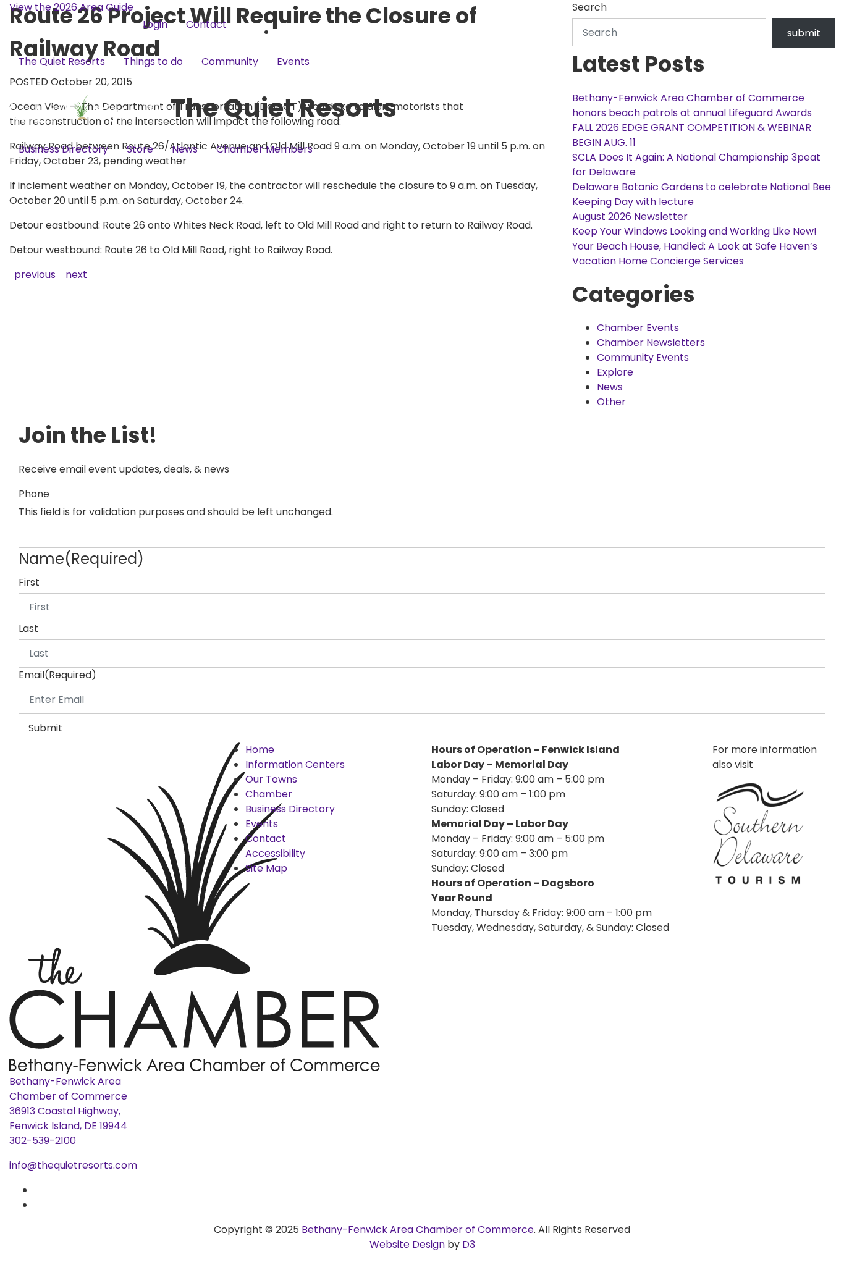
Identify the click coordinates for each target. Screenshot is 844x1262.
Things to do (153, 61)
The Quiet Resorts (62, 61)
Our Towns (271, 779)
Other (611, 402)
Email (57, 675)
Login (155, 24)
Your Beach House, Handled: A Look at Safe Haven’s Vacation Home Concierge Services (694, 253)
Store (140, 149)
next (76, 274)
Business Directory (63, 149)
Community (229, 61)
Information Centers (295, 764)
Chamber (268, 794)
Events (293, 61)
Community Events (643, 357)
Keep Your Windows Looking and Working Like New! (694, 231)
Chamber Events (638, 328)
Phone (34, 494)
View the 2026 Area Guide (71, 7)
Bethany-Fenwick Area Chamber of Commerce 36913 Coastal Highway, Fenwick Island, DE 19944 (68, 1103)
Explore (615, 372)
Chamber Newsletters (651, 342)
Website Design (408, 1244)
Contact (206, 24)
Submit (45, 728)
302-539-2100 (42, 1141)
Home (259, 749)
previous (35, 274)
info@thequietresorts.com (73, 1165)
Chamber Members (264, 149)
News (185, 149)
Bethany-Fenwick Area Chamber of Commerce (418, 1229)
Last (28, 628)
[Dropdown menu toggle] (19, 82)
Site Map (266, 868)
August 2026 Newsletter (630, 216)
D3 (467, 1244)
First (29, 582)
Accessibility (275, 853)
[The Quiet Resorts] (90, 107)
